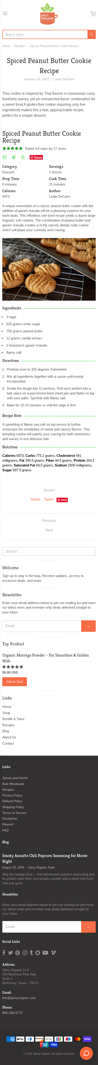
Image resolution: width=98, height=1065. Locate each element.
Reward (7, 824)
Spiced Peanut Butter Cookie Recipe (54, 46)
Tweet (48, 499)
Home (6, 46)
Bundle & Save (13, 719)
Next (49, 530)
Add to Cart (14, 681)
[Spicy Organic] (49, 13)
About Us (9, 737)
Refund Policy (12, 801)
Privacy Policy (12, 795)
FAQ (5, 830)
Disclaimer (9, 818)
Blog (5, 731)
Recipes (20, 46)
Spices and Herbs (15, 778)
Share (35, 499)
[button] (13, 667)
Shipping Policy (13, 807)
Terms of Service (14, 813)
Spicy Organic (42, 1053)
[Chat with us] (86, 1053)
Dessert (49, 490)
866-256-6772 (12, 1013)
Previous (49, 521)
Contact (8, 743)
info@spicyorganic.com (19, 998)
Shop (6, 713)
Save (38, 157)
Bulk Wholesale (13, 784)
